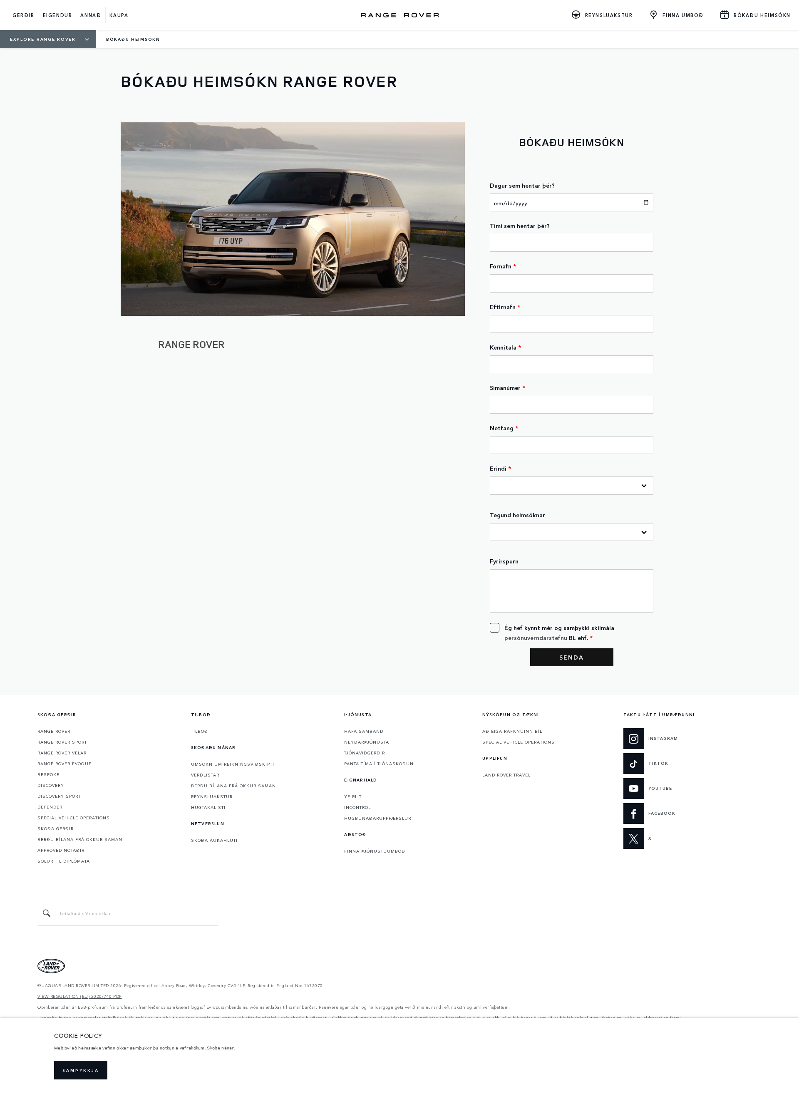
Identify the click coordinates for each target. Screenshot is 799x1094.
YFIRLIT (353, 796)
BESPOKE (48, 774)
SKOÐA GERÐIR (55, 828)
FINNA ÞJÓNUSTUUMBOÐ (374, 851)
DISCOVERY (50, 785)
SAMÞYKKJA (80, 1070)
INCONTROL (357, 807)
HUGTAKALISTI (208, 807)
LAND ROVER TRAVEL (506, 775)
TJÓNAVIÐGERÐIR (364, 753)
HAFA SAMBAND (363, 731)
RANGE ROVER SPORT (62, 742)
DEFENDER (49, 807)
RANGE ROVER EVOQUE (64, 764)
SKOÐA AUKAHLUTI (214, 840)
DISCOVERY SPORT (59, 796)
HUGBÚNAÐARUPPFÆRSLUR (377, 818)
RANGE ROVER (53, 731)
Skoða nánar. (221, 1048)
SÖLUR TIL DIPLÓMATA (63, 861)
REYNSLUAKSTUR (212, 796)
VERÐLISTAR (205, 775)
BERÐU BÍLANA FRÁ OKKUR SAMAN (79, 839)
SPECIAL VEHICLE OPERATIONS (73, 818)
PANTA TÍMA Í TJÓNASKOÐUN (379, 764)
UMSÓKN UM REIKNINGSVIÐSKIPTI (232, 764)
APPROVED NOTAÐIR (60, 850)
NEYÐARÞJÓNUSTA (366, 742)
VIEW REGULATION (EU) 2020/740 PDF (79, 996)
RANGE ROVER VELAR (62, 753)
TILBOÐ (199, 731)
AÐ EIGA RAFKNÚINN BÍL (512, 731)
